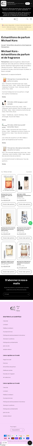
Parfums (5, 363)
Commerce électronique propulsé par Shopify (22, 441)
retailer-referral (7, 349)
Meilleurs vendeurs (8, 328)
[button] (2, 19)
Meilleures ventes (7, 370)
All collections (7, 377)
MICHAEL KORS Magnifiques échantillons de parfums (24, 195)
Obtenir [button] (27, 3)
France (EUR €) (16, 429)
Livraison (5, 324)
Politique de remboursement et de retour (14, 335)
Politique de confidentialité (10, 342)
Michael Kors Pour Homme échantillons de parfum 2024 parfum (24, 229)
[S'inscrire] (28, 294)
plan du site (6, 346)
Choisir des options (9, 204)
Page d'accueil (7, 359)
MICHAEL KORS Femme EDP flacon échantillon (7, 262)
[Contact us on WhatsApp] (30, 223)
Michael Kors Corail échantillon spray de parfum (6, 195)
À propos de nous (8, 331)
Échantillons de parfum (9, 366)
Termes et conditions (8, 338)
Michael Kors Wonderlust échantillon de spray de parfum (23, 263)
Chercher (5, 321)
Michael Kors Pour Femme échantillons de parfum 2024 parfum (8, 229)
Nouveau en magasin (9, 373)
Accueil (3, 45)
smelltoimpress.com (9, 441)
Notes (4, 97)
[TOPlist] (2, 445)
